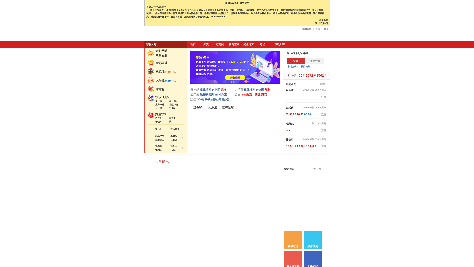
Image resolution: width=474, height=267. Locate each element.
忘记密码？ (293, 66)
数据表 (204, 94)
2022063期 (308, 107)
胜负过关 (159, 140)
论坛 (262, 44)
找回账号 (305, 66)
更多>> (323, 84)
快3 (171, 121)
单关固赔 (161, 55)
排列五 (158, 150)
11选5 (172, 108)
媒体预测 (313, 246)
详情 (323, 96)
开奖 (206, 44)
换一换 (317, 169)
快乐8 (158, 129)
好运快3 (160, 114)
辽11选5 (159, 108)
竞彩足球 (161, 50)
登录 (318, 29)
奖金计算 (248, 44)
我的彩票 (306, 29)
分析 (223, 89)
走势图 (220, 44)
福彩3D (159, 146)
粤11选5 (159, 101)
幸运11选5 (174, 104)
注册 (326, 29)
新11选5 (173, 101)
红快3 (158, 118)
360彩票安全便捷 (161, 34)
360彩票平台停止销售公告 (213, 99)
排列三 (174, 146)
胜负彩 (174, 135)
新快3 (172, 118)
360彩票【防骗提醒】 (255, 94)
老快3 (158, 121)
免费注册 (315, 61)
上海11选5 (160, 104)
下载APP (280, 44)
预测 (267, 89)
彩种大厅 (151, 44)
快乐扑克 (175, 129)
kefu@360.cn (218, 16)
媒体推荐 (205, 89)
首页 (193, 44)
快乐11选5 (162, 97)
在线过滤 (293, 246)
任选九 (174, 140)
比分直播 (234, 44)
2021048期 (308, 139)
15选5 (173, 150)
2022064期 (308, 90)
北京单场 (159, 135)
